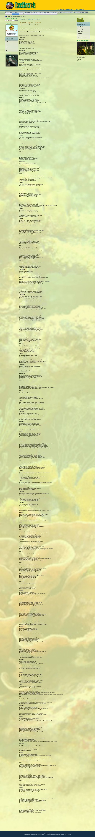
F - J (7, 43)
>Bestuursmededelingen (82, 37)
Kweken (71, 12)
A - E (7, 41)
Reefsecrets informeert (25, 12)
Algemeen (35, 12)
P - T (7, 48)
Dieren (65, 12)
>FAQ (79, 35)
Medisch (76, 12)
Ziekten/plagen (84, 12)
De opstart (8, 14)
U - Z (7, 50)
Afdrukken (37, 24)
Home (6, 12)
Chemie (61, 12)
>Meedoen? (80, 33)
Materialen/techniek (44, 14)
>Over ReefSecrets (81, 26)
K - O (7, 46)
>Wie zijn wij (80, 29)
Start (6, 16)
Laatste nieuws (13, 12)
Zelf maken (34, 14)
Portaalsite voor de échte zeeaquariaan (70, 9)
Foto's (21, 14)
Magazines (15, 14)
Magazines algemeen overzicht (30, 23)
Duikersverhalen (44, 12)
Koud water (27, 14)
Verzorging (54, 14)
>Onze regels (80, 31)
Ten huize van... (54, 12)
